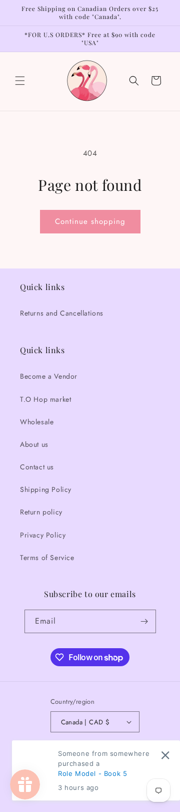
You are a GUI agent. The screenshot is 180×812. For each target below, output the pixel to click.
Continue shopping (90, 221)
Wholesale (37, 422)
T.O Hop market (45, 399)
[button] (20, 81)
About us (34, 444)
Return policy (41, 512)
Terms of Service (47, 558)
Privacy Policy (43, 535)
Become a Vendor (49, 376)
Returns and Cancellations (62, 313)
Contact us (37, 467)
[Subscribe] (145, 621)
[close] (165, 754)
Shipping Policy (46, 489)
